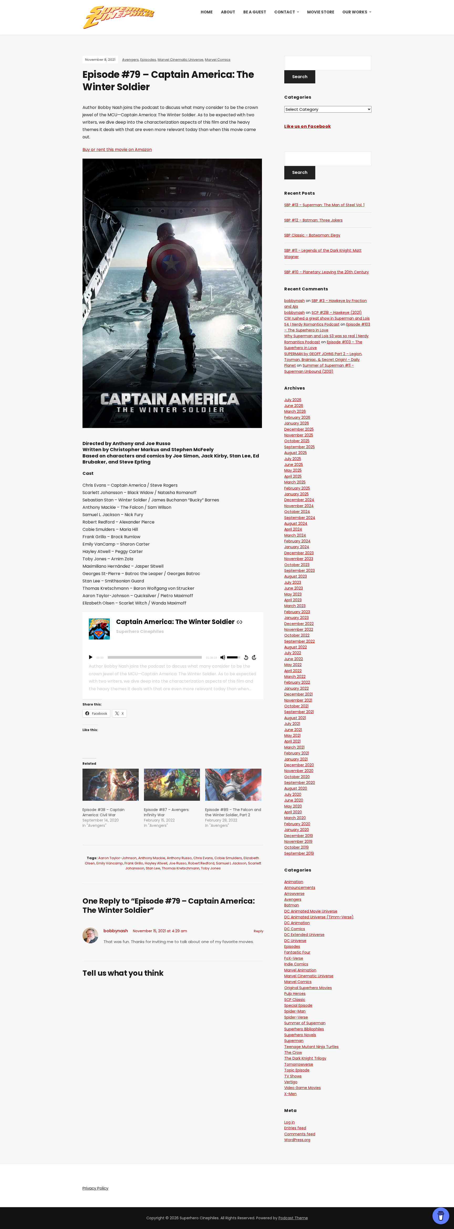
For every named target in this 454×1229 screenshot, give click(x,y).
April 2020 (293, 812)
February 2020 (297, 824)
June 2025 (293, 464)
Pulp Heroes (295, 993)
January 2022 (296, 688)
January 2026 (296, 423)
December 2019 (298, 835)
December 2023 (299, 553)
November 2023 (298, 558)
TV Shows (293, 1076)
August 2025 (295, 452)
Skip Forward (254, 657)
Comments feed (299, 1134)
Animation (293, 881)
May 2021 (292, 735)
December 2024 (299, 499)
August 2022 (295, 647)
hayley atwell (156, 863)
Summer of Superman (305, 1023)
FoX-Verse (293, 958)
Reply (258, 931)
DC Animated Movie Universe (310, 911)
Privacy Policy (95, 1188)
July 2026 (292, 399)
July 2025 (292, 458)
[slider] (155, 657)
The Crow (293, 1052)
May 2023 (293, 594)
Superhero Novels (300, 1034)
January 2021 (296, 759)
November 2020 (298, 770)
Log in (289, 1122)
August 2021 (295, 718)
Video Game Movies (302, 1087)
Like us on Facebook (307, 126)
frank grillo (134, 863)
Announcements (299, 887)
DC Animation (297, 922)
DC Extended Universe (304, 934)
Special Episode (298, 1005)
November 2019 (298, 841)
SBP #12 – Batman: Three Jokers (313, 220)
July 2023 (292, 582)
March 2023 (295, 605)
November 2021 (298, 700)
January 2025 (296, 494)
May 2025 (293, 470)
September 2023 (299, 570)
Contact (284, 12)
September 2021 (299, 711)
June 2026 (293, 405)
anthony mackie (151, 857)
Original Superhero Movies (308, 987)
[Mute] (222, 657)
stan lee (153, 868)
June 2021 (293, 729)
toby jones (211, 868)
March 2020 (295, 817)
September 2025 (299, 447)
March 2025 (295, 482)
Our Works (354, 12)
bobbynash (116, 931)
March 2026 (295, 411)
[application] (172, 657)
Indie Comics (296, 964)
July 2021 (292, 723)
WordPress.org (297, 1139)
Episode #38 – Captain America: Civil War (103, 812)
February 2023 (297, 611)
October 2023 (296, 564)
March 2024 (295, 535)
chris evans (203, 857)
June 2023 (293, 588)
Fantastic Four (297, 952)
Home (207, 12)
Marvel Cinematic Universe (180, 59)
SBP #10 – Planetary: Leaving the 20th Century (326, 272)
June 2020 (293, 800)
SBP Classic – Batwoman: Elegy (312, 235)
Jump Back (246, 657)
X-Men (290, 1093)
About (228, 12)
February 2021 (296, 753)
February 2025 (297, 488)
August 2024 (295, 523)
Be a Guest (254, 12)
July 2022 (292, 653)
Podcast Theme (293, 1218)
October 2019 (296, 847)
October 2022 (296, 635)
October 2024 (297, 511)
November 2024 (299, 505)
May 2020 (293, 806)
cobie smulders (228, 857)
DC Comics (294, 928)
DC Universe (295, 940)
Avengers (130, 59)
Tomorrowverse (298, 1064)
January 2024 (296, 547)
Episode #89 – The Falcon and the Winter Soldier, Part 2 (233, 812)
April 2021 (292, 741)
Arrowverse (294, 893)
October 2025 (296, 441)
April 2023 (293, 600)
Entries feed (295, 1128)
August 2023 (295, 576)
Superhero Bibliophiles (304, 1029)
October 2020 (297, 776)
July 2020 (292, 794)
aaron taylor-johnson (117, 857)
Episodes (148, 59)
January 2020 (296, 829)
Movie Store (320, 12)
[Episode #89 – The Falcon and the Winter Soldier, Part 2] (233, 785)
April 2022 (293, 670)
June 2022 (293, 659)
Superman (293, 1040)
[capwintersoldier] (172, 297)
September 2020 (299, 782)
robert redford (201, 863)
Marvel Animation (300, 970)
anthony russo (179, 857)
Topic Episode (296, 1070)
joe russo (178, 863)
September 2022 (299, 641)
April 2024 (293, 529)
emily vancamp (109, 863)
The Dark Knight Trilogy (305, 1058)
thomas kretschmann (180, 868)
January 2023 (296, 617)
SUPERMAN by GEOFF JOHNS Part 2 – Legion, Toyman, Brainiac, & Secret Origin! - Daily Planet (323, 359)
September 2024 (299, 517)
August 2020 (295, 788)
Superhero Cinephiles (140, 631)
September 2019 (299, 853)
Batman (291, 905)
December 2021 (298, 694)
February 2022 (297, 682)
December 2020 (299, 765)
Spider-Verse (296, 1017)
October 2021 (296, 706)
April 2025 (293, 476)
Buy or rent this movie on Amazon (117, 150)
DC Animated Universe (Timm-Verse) (319, 917)
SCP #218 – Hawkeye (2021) (337, 312)
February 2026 (297, 417)
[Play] (90, 657)
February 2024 (297, 541)
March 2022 (295, 676)
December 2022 (299, 623)
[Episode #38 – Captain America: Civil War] (110, 785)
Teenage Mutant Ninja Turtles (311, 1046)
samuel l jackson (231, 863)
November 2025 (298, 435)
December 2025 (299, 429)
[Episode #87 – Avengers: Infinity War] (172, 785)
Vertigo (290, 1082)
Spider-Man (295, 1011)
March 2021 (294, 747)
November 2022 (298, 629)
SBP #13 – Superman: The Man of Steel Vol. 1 (324, 205)
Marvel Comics (217, 59)
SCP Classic (294, 999)
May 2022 (293, 664)
